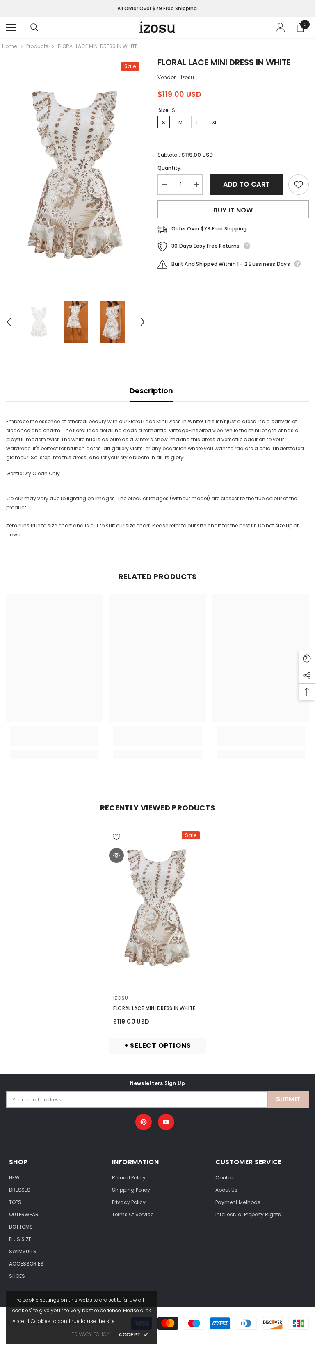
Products (37, 46)
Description (151, 390)
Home (9, 46)
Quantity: (170, 167)
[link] (54, 741)
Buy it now (233, 210)
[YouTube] (166, 1122)
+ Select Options (157, 1045)
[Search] (34, 27)
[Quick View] (116, 855)
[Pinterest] (143, 1122)
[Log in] (280, 27)
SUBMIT (288, 1099)
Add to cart (245, 184)
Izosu (187, 77)
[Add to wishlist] (298, 184)
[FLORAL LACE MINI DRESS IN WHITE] (157, 907)
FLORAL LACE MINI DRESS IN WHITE (154, 1008)
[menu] (11, 27)
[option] (75, 174)
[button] (8, 322)
